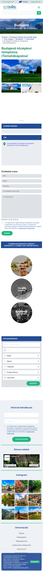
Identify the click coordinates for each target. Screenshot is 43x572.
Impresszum (21, 549)
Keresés (33, 383)
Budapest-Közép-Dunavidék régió (23, 37)
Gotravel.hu (14, 456)
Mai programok (8, 2)
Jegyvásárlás (35, 2)
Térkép (25, 2)
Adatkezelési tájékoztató (21, 545)
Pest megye (8, 39)
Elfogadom (34, 561)
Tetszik (11, 465)
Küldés (7, 233)
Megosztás (35, 465)
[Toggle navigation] (39, 7)
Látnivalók (30, 39)
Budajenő (19, 39)
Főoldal (5, 37)
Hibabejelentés (21, 541)
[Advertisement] (21, 107)
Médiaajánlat (21, 537)
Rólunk (21, 533)
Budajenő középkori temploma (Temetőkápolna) (17, 52)
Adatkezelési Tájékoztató (26, 228)
